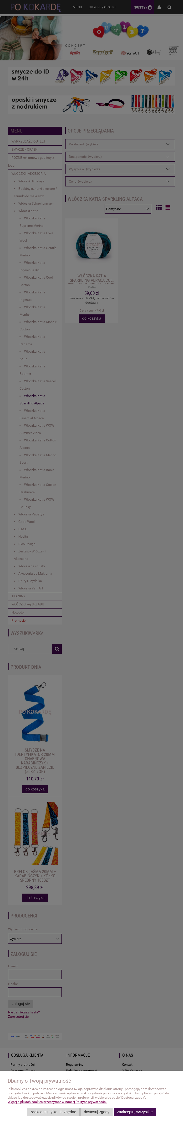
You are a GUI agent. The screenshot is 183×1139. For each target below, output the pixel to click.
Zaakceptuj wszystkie (135, 1112)
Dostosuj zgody (96, 1112)
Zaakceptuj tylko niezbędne (53, 1112)
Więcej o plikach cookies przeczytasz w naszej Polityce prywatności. (57, 1102)
